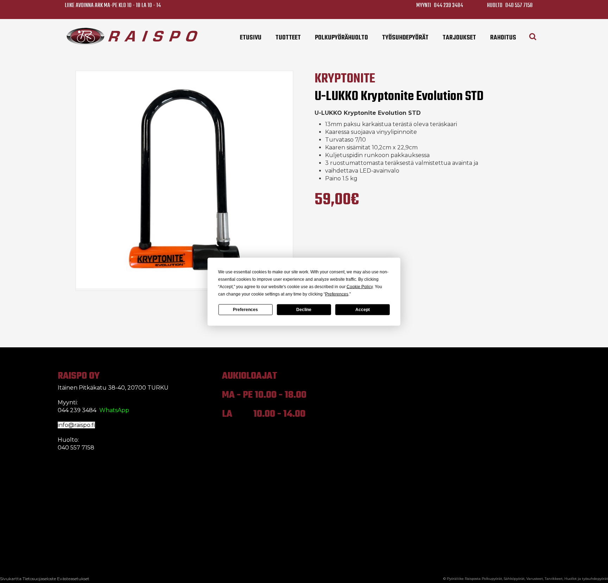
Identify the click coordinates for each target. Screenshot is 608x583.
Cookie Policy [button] (360, 286)
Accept (362, 309)
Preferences (245, 309)
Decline (303, 309)
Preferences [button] (336, 293)
